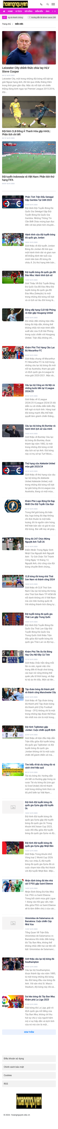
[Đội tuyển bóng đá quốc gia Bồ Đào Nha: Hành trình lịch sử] (13, 277)
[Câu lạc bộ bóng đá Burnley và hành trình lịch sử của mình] (13, 430)
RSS (6, 1083)
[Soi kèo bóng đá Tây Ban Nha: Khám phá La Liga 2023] (13, 1001)
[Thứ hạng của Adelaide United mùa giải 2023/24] (13, 468)
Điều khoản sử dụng (14, 1058)
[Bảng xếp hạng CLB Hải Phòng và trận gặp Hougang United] (13, 314)
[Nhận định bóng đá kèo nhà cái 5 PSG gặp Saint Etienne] (13, 885)
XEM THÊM (29, 1032)
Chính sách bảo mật (14, 1067)
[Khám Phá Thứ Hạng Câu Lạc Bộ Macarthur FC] (13, 352)
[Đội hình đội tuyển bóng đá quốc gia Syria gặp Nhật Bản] (13, 847)
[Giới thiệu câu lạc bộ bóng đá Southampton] (13, 963)
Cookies (8, 1075)
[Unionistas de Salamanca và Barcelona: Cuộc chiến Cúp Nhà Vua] (13, 923)
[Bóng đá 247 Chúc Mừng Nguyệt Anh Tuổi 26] (13, 543)
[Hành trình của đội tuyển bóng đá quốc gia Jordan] (13, 239)
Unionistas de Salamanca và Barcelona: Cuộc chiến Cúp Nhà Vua (39, 921)
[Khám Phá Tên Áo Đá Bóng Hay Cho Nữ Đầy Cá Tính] (13, 656)
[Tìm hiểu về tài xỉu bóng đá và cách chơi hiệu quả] (13, 769)
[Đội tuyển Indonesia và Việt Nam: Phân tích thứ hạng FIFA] (29, 157)
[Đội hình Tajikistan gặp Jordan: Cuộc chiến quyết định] (13, 731)
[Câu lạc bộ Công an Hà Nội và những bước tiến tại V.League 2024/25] (13, 390)
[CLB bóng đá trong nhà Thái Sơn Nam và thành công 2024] (13, 581)
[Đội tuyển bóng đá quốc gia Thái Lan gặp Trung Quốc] (13, 619)
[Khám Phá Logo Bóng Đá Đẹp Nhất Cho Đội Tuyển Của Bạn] (13, 506)
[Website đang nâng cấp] (16, 4)
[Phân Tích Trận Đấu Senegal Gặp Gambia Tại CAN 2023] (13, 201)
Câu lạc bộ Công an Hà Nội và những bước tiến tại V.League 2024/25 (40, 388)
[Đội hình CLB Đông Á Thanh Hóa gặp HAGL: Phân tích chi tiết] (29, 112)
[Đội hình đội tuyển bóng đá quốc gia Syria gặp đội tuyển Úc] (13, 807)
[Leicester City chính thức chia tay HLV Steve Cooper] (29, 48)
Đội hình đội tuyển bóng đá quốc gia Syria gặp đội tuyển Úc (39, 805)
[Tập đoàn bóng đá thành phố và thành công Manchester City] (13, 694)
